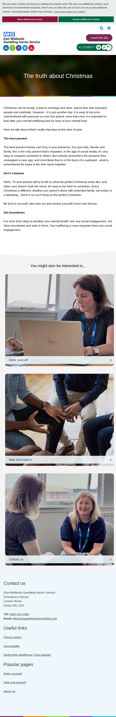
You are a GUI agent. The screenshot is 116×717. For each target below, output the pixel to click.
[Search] (101, 28)
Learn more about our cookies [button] (69, 11)
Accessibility (91, 47)
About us (9, 691)
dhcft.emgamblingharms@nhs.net (35, 618)
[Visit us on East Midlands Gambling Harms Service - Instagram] (12, 48)
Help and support (15, 682)
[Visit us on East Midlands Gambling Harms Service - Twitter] (25, 48)
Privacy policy (13, 637)
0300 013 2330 (19, 614)
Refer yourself (13, 673)
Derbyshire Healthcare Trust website (27, 654)
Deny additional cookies (22, 20)
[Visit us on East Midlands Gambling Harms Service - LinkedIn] (6, 48)
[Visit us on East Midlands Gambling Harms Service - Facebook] (19, 48)
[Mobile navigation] (109, 28)
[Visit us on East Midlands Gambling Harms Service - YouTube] (31, 48)
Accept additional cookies (79, 20)
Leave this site (99, 37)
